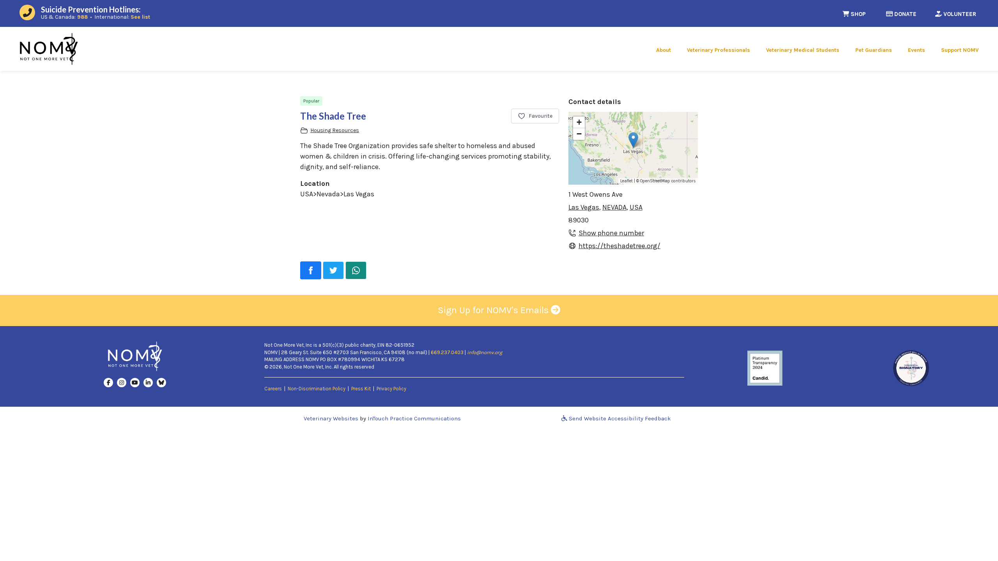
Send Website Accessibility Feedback (619, 418)
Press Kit (361, 389)
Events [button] (916, 50)
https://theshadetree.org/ (619, 245)
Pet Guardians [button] (873, 50)
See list (140, 17)
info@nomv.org (484, 352)
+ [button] (579, 122)
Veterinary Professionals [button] (718, 50)
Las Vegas (583, 207)
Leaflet (626, 180)
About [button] (663, 50)
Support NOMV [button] (960, 50)
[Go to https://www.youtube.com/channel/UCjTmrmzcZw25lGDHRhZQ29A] (135, 382)
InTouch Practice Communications (414, 418)
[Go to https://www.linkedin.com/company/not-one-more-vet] (148, 382)
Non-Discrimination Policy (316, 389)
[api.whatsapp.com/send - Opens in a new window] (355, 270)
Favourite (540, 116)
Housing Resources (334, 130)
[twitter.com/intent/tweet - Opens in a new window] (333, 270)
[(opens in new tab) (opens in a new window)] (764, 367)
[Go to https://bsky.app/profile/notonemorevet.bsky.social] (161, 382)
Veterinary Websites (331, 418)
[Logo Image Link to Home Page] (48, 48)
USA (636, 207)
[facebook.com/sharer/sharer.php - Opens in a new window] (310, 270)
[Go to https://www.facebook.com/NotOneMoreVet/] (108, 382)
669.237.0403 (447, 352)
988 (82, 17)
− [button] (579, 134)
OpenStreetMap (655, 180)
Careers (273, 389)
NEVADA (614, 207)
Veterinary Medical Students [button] (802, 50)
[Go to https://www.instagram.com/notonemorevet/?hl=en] (121, 382)
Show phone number (611, 233)
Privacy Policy (391, 389)
